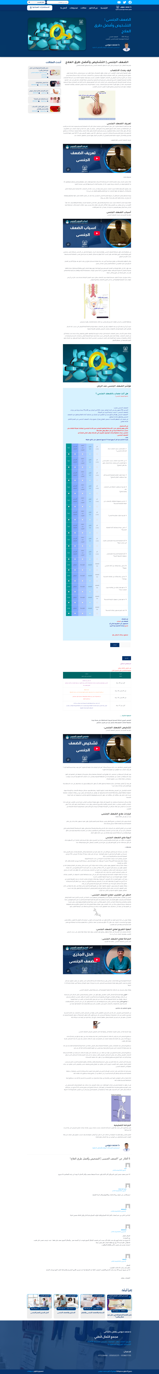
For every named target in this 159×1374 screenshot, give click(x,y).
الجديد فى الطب (43, 72)
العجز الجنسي (114, 39)
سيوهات (30, 1371)
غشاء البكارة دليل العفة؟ (41, 99)
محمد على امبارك (122, 1189)
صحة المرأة (44, 101)
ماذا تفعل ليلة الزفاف (42, 82)
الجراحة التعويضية (124, 39)
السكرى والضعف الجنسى (66, 1312)
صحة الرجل (44, 74)
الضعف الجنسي (113, 37)
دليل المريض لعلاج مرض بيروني (38, 90)
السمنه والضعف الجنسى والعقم (92, 1312)
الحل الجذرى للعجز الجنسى (39, 1312)
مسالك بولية (43, 111)
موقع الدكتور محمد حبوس (107, 1371)
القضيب (108, 39)
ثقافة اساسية (43, 84)
